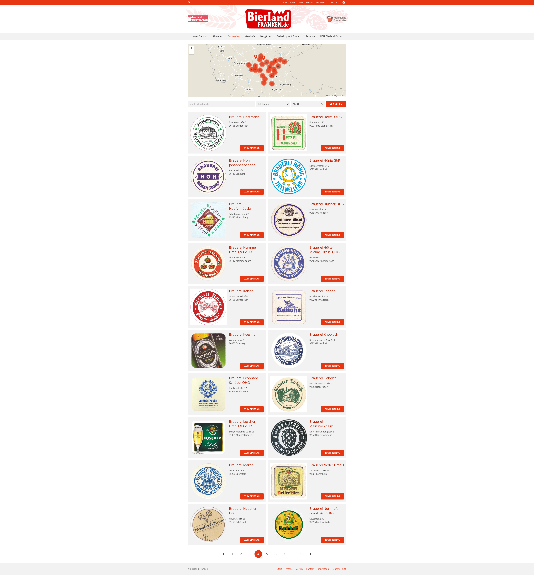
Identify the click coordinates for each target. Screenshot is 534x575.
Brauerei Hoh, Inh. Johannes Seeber (243, 162)
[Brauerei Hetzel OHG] (288, 132)
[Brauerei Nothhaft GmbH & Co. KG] (288, 524)
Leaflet (330, 96)
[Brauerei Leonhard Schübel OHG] (208, 394)
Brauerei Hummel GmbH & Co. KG (243, 249)
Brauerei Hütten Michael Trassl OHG (324, 249)
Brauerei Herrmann (244, 116)
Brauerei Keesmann (244, 334)
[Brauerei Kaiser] (208, 307)
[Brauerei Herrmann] (208, 132)
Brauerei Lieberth (323, 378)
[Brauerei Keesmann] (208, 350)
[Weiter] (310, 554)
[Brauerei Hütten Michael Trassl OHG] (288, 263)
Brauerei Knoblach (323, 334)
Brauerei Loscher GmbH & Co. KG (242, 423)
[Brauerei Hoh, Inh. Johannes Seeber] (208, 176)
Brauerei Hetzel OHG (325, 116)
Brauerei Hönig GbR (324, 160)
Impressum (320, 2)
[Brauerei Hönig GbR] (288, 176)
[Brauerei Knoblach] (288, 350)
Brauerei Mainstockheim (321, 423)
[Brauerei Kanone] (288, 307)
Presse (292, 2)
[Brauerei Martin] (208, 481)
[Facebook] (343, 2)
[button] (189, 2)
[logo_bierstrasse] (336, 18)
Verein (300, 2)
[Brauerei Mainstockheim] (288, 437)
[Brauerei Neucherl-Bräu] (208, 524)
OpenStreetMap (340, 96)
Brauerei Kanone (322, 291)
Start (285, 2)
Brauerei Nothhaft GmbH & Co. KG (323, 510)
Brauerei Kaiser (241, 291)
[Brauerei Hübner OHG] (288, 219)
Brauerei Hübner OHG (326, 203)
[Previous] (224, 554)
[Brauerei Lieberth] (288, 394)
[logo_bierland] (199, 18)
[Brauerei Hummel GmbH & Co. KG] (208, 263)
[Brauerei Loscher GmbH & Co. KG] (208, 437)
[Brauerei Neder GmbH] (288, 481)
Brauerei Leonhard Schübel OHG (243, 380)
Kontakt (309, 2)
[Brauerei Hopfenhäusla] (208, 219)
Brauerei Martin (241, 465)
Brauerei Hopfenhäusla (240, 206)
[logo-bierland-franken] (268, 19)
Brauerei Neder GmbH (326, 465)
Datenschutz (333, 2)
